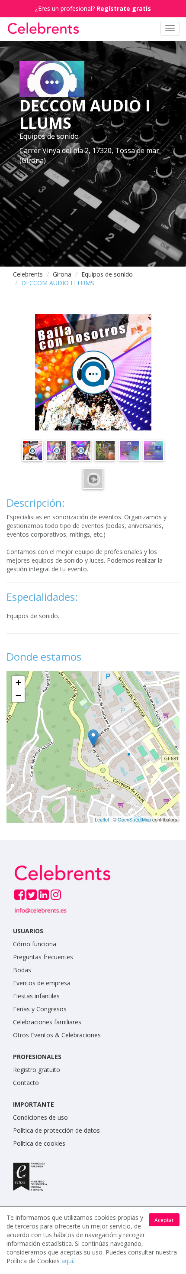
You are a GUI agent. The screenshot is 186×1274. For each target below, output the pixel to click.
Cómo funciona (34, 944)
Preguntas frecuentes (43, 957)
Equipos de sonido (107, 274)
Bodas (22, 970)
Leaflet (102, 819)
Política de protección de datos (56, 1130)
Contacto (26, 1083)
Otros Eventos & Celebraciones (57, 1035)
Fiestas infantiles (36, 996)
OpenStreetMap (134, 819)
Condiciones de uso (40, 1117)
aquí (67, 1261)
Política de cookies (39, 1143)
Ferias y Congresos (40, 1009)
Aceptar (164, 1220)
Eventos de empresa (42, 983)
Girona (62, 274)
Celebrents (28, 274)
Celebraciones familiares (47, 1022)
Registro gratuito (36, 1069)
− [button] (18, 695)
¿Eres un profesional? (93, 8)
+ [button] (18, 682)
